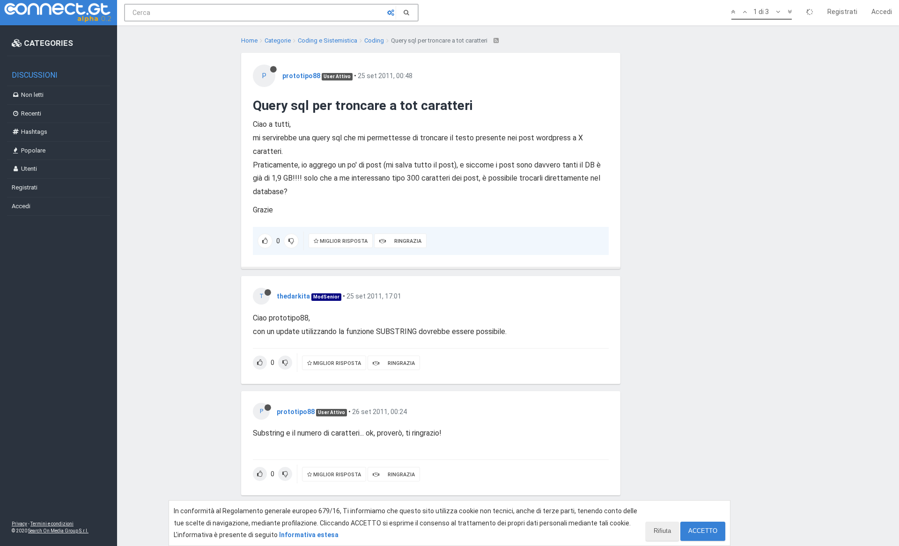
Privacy (19, 523)
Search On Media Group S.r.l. (58, 530)
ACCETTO (702, 530)
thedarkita (293, 296)
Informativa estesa (309, 535)
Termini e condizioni (52, 523)
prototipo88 (301, 76)
